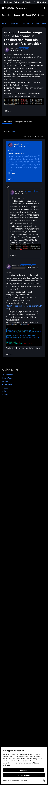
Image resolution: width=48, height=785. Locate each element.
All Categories (7, 375)
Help (4, 391)
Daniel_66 (14, 49)
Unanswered (24, 384)
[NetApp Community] (14, 8)
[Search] (44, 8)
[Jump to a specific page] (42, 136)
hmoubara (18, 144)
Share (7, 111)
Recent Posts (7, 378)
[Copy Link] (20, 51)
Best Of (5, 394)
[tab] (7, 122)
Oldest (14, 131)
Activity (5, 381)
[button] (24, 101)
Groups (5, 388)
